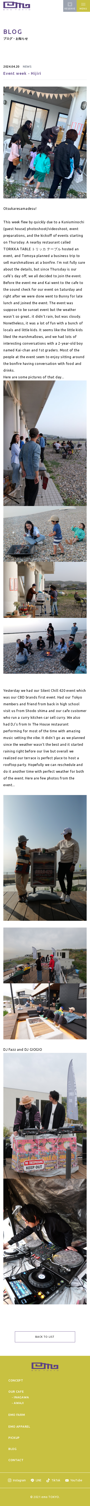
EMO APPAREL (19, 1426)
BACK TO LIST (44, 1336)
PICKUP (14, 1437)
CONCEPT (15, 1380)
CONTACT (16, 1460)
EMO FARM (16, 1414)
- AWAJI (18, 1403)
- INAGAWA (20, 1397)
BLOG (12, 1449)
